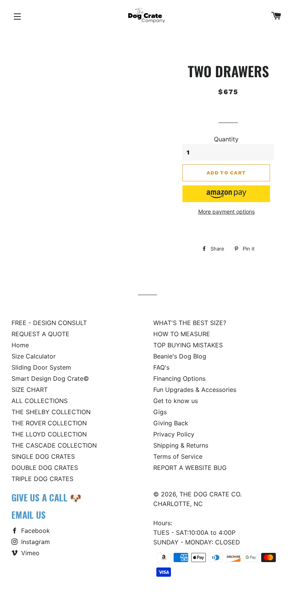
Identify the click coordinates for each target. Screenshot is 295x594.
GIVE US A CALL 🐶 (46, 497)
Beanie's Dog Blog (179, 356)
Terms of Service (177, 456)
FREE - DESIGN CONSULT (49, 323)
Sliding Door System (41, 367)
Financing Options (179, 378)
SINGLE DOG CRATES (43, 456)
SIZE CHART (30, 389)
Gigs (160, 412)
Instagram (34, 542)
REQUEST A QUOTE (41, 334)
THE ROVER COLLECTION (49, 423)
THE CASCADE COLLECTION (54, 445)
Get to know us (175, 401)
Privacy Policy (173, 434)
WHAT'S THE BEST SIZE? (189, 323)
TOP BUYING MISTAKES (188, 345)
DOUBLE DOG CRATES (45, 467)
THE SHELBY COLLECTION (51, 412)
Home (20, 345)
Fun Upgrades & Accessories (194, 389)
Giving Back (170, 423)
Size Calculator (34, 356)
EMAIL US (29, 514)
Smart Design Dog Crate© (50, 378)
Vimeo (29, 553)
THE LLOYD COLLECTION (49, 434)
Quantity (226, 139)
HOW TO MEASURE (181, 334)
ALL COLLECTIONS (40, 401)
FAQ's (161, 367)
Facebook (34, 530)
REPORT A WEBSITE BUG (190, 467)
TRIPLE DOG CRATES (42, 479)
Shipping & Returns (180, 445)
